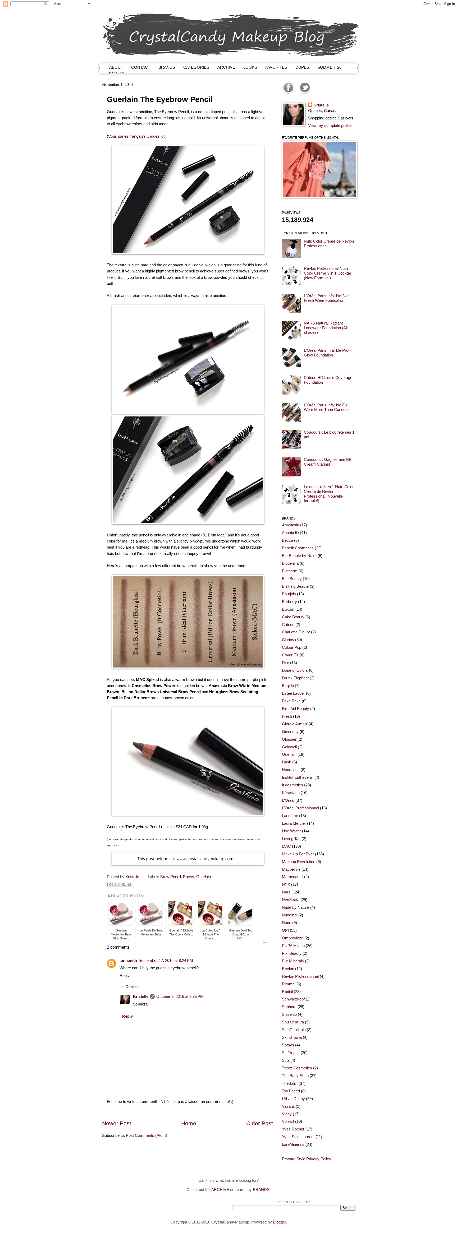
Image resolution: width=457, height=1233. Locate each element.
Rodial (287, 992)
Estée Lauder (293, 693)
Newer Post (116, 1123)
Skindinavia (292, 1037)
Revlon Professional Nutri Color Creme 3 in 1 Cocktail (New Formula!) (327, 273)
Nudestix (289, 915)
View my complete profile (329, 125)
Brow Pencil (170, 877)
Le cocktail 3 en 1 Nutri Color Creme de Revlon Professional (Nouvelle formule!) (329, 494)
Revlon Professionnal (300, 976)
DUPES (302, 67)
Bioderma (290, 563)
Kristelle (140, 996)
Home (188, 1123)
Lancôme (290, 816)
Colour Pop (291, 647)
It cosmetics (292, 785)
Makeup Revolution (298, 862)
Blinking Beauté (295, 586)
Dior (285, 663)
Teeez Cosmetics (297, 1068)
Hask (286, 762)
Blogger (279, 1222)
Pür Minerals (293, 961)
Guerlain (203, 877)
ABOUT (116, 67)
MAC (286, 846)
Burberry (289, 602)
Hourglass (291, 770)
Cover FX (290, 655)
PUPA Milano (293, 946)
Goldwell (289, 747)
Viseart (288, 1121)
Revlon (288, 969)
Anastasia (290, 525)
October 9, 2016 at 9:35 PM (180, 996)
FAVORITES (276, 67)
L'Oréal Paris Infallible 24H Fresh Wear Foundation (326, 298)
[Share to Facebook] (124, 884)
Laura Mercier (294, 823)
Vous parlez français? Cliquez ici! (136, 136)
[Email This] (109, 884)
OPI (285, 930)
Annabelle (290, 533)
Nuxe (286, 923)
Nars (286, 892)
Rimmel (288, 984)
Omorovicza (292, 938)
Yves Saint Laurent (298, 1137)
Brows (188, 877)
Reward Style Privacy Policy (306, 1159)
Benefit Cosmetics (298, 548)
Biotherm (290, 571)
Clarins (288, 640)
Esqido (288, 686)
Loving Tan (291, 839)
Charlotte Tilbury (296, 632)
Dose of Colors (295, 670)
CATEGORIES (196, 67)
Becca (287, 540)
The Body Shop (295, 1076)
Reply (125, 976)
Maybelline (291, 869)
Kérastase (291, 793)
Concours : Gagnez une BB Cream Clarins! (327, 461)
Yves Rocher (293, 1129)
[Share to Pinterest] (129, 884)
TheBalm (290, 1083)
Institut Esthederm (297, 777)
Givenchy (290, 732)
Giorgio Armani (295, 724)
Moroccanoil (292, 877)
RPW (265, 942)
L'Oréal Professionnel (300, 808)
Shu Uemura (293, 1022)
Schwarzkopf (293, 999)
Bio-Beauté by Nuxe (299, 556)
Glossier (289, 739)
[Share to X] (119, 884)
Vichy (287, 1114)
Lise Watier (291, 831)
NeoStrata (290, 900)
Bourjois (289, 594)
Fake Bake (291, 701)
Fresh (287, 716)
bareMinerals (293, 1144)
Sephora (289, 1007)
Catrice (288, 625)
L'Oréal (288, 800)
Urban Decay (293, 1099)
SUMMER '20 (329, 67)
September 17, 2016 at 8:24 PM (166, 960)
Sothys (288, 1045)
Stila (285, 1060)
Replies (132, 987)
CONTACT (140, 67)
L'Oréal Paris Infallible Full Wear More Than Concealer (328, 407)
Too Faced (291, 1091)
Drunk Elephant (295, 678)
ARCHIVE (226, 67)
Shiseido (289, 1014)
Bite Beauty (292, 579)
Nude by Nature (295, 907)
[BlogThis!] (114, 884)
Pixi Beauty (291, 953)
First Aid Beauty (295, 709)
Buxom (288, 609)
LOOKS (250, 67)
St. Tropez (291, 1053)
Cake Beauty (293, 617)
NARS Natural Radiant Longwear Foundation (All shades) (326, 328)
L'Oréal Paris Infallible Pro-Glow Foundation (327, 352)
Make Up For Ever (298, 854)
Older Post (259, 1123)
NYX (286, 884)
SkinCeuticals (294, 1030)
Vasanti (288, 1106)
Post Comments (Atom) (146, 1135)
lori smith (128, 960)
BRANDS (166, 67)
